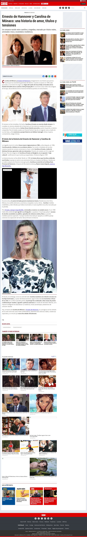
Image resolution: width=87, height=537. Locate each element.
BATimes (65, 521)
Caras (26, 525)
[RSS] (48, 518)
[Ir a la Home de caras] (4, 4)
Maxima (67, 525)
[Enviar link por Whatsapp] (49, 76)
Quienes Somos (29, 528)
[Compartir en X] (46, 76)
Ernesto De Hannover (17, 327)
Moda (31, 3)
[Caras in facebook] (63, 8)
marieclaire (22, 489)
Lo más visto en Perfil (68, 82)
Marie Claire (35, 521)
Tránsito (67, 528)
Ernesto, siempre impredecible (14, 210)
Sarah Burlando (37, 7)
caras (36, 489)
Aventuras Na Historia (39, 525)
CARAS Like (44, 4)
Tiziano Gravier (4, 7)
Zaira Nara (44, 7)
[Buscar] (84, 7)
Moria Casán (17, 7)
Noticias (10, 3)
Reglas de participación (58, 528)
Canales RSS (21, 528)
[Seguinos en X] (66, 8)
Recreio (62, 525)
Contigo (31, 525)
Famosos (15, 3)
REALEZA (26, 12)
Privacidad (43, 528)
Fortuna (41, 521)
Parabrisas (52, 521)
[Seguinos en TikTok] (69, 8)
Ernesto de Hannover (23, 81)
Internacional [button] (36, 3)
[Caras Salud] (72, 136)
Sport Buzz (56, 525)
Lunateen (59, 521)
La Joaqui (30, 7)
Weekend (47, 521)
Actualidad (21, 3)
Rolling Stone (49, 525)
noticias (8, 489)
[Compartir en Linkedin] (52, 76)
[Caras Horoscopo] (72, 142)
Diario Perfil (23, 521)
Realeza (27, 3)
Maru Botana (24, 7)
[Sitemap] (51, 518)
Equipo (49, 528)
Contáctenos (37, 528)
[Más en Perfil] (9, 485)
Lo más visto (64, 30)
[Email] (55, 76)
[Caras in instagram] (60, 8)
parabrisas (50, 489)
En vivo (83, 3)
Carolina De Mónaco (7, 327)
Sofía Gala (11, 7)
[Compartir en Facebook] (43, 76)
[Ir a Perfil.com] (83, 1)
